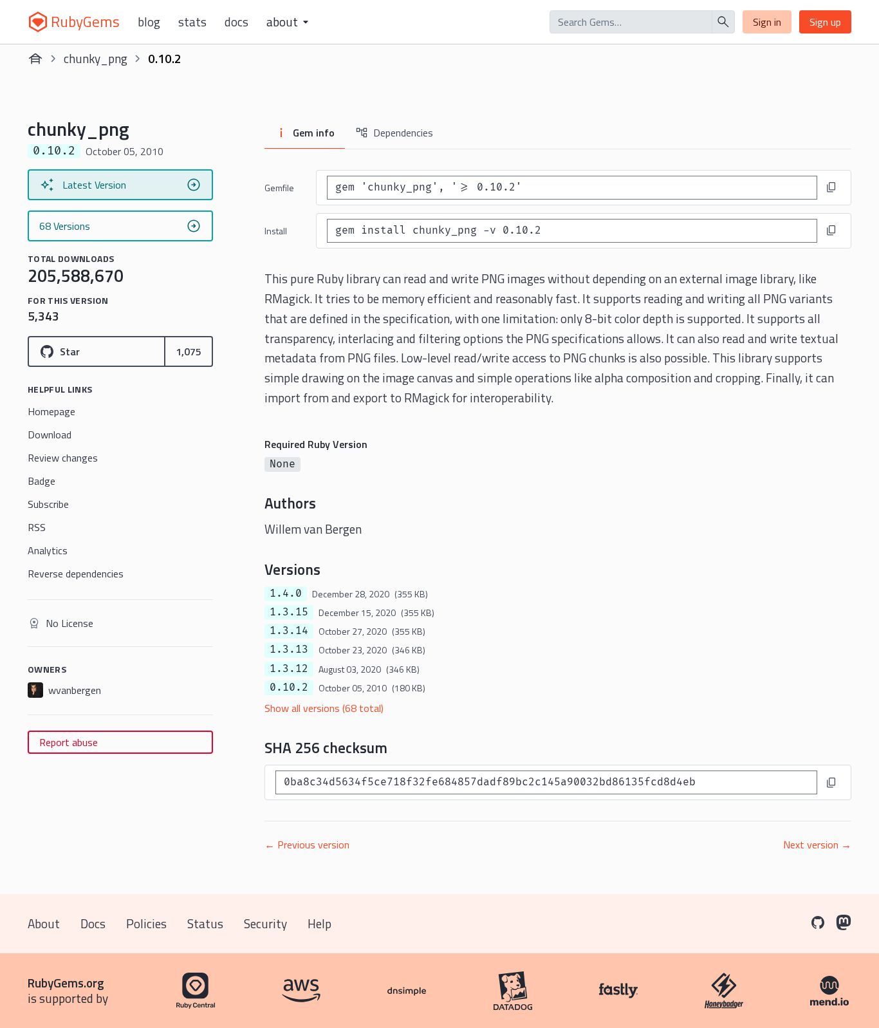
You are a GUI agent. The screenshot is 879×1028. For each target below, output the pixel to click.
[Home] (35, 58)
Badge (41, 481)
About (44, 923)
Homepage (51, 411)
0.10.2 (289, 687)
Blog (149, 22)
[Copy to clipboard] (831, 187)
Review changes (63, 457)
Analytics (48, 550)
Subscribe (48, 504)
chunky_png (95, 58)
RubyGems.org (66, 982)
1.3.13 (289, 649)
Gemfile (279, 187)
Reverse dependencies (76, 573)
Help (319, 923)
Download (49, 434)
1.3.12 (289, 668)
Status (205, 923)
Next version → (817, 844)
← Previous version (306, 844)
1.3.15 (289, 612)
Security (265, 923)
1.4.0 (286, 593)
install (275, 231)
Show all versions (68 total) (324, 708)
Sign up (825, 22)
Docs (236, 22)
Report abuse (68, 742)
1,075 (188, 351)
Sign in (767, 22)
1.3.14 (289, 630)
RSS (37, 527)
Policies (146, 923)
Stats (192, 22)
